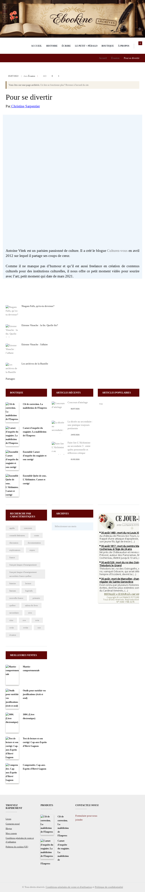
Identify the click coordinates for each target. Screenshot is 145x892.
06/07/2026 (75, 409)
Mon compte (11, 833)
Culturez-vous (117, 251)
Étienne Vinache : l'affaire (35, 344)
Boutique (108, 46)
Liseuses (12, 591)
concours (28, 528)
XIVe (30, 613)
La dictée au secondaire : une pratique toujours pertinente (80, 425)
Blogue (9, 828)
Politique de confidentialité (109, 887)
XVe (24, 620)
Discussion (13, 543)
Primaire (36, 598)
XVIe (37, 620)
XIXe (11, 620)
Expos (32, 550)
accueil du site (82, 85)
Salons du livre (31, 605)
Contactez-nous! (13, 824)
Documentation (34, 543)
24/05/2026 (75, 435)
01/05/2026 (75, 459)
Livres (8, 819)
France (12, 557)
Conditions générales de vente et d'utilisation (69, 887)
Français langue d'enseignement (23, 565)
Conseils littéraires (17, 535)
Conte (36, 535)
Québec (12, 605)
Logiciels (28, 591)
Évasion (115, 58)
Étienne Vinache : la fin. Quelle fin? (40, 325)
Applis (12, 528)
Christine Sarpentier (25, 106)
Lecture (28, 583)
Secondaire (14, 613)
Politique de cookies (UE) (17, 847)
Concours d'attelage (78, 402)
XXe (39, 627)
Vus (101, 403)
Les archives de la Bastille (35, 363)
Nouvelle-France (16, 598)
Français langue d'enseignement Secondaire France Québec (23, 574)
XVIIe (11, 627)
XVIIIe (25, 627)
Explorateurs (14, 550)
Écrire (66, 46)
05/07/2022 (13, 76)
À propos (123, 46)
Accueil (36, 46)
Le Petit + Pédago (86, 46)
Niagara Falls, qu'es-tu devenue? (38, 306)
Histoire (52, 46)
